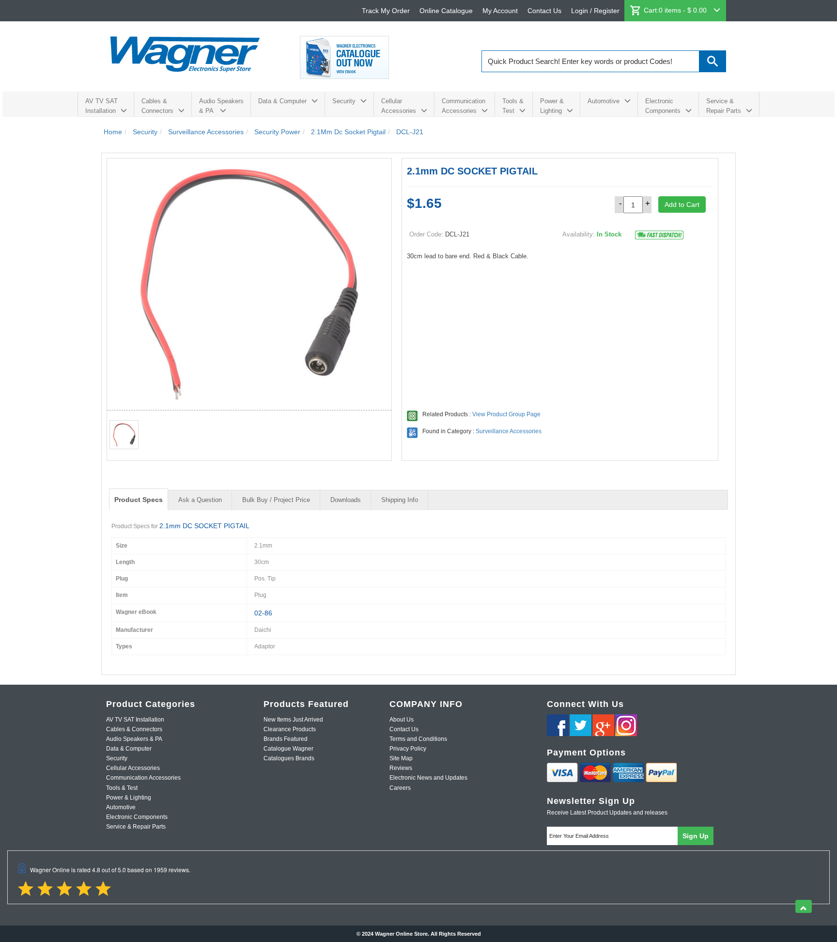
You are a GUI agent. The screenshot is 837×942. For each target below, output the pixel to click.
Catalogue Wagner (288, 748)
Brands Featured (286, 739)
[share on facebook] (558, 725)
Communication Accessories (463, 105)
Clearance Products (290, 729)
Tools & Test (513, 105)
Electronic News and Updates (428, 777)
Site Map (401, 758)
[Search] (712, 61)
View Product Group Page (506, 414)
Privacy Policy (407, 748)
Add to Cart (682, 204)
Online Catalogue (446, 11)
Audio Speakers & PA (221, 105)
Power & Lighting (552, 105)
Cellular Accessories (398, 105)
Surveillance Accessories (509, 431)
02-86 (263, 613)
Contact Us (544, 11)
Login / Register (595, 11)
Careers (400, 788)
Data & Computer (282, 101)
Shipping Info (399, 499)
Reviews (400, 768)
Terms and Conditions (418, 739)
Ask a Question (200, 499)
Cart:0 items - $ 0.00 (676, 10)
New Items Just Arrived (293, 719)
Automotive (604, 101)
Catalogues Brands (289, 758)
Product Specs (138, 499)
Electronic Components (663, 105)
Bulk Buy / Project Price (276, 499)
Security (344, 101)
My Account (500, 11)
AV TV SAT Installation (101, 105)
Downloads (345, 499)
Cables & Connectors (157, 105)
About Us (401, 719)
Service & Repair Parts (723, 105)
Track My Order (386, 11)
